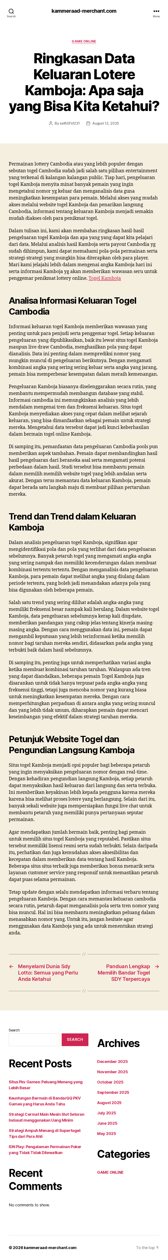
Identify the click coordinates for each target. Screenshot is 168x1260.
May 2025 (106, 1133)
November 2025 (112, 1072)
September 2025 (113, 1092)
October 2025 (110, 1082)
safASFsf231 (70, 123)
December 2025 (112, 1061)
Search (14, 1030)
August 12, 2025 (105, 123)
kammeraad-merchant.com (84, 11)
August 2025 (109, 1102)
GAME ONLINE (84, 41)
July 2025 (106, 1113)
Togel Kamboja (105, 278)
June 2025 (107, 1123)
